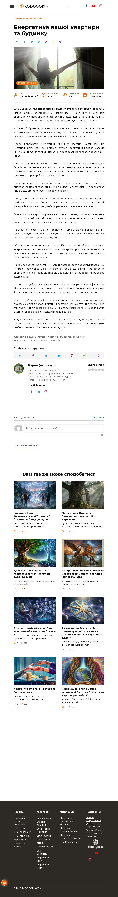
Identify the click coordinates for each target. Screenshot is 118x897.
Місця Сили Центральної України (67, 821)
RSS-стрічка (91, 836)
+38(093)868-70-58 (93, 827)
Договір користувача (95, 824)
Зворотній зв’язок (19, 845)
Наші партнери (22, 836)
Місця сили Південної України (70, 836)
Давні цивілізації (42, 852)
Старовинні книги (43, 866)
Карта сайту (20, 839)
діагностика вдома (25, 336)
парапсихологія (51, 340)
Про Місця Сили (69, 842)
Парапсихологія (45, 818)
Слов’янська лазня (43, 841)
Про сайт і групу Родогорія (19, 821)
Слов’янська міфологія (43, 830)
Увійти (100, 417)
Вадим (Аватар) (29, 96)
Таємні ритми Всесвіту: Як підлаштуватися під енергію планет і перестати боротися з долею (82, 633)
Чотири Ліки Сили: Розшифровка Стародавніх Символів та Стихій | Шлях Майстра (83, 573)
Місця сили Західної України (69, 829)
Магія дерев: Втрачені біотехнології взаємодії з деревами (78, 516)
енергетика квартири (27, 340)
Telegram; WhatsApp (94, 830)
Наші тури (19, 828)
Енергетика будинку (73, 336)
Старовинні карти (43, 859)
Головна (18, 18)
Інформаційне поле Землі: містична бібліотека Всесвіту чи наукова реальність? (83, 692)
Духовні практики (33, 18)
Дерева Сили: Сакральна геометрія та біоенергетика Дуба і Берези (32, 573)
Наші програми (22, 832)
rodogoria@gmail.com (95, 833)
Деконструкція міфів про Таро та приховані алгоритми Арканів (35, 630)
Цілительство (44, 836)
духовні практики (49, 336)
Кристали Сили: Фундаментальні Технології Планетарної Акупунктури (32, 516)
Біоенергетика (45, 846)
